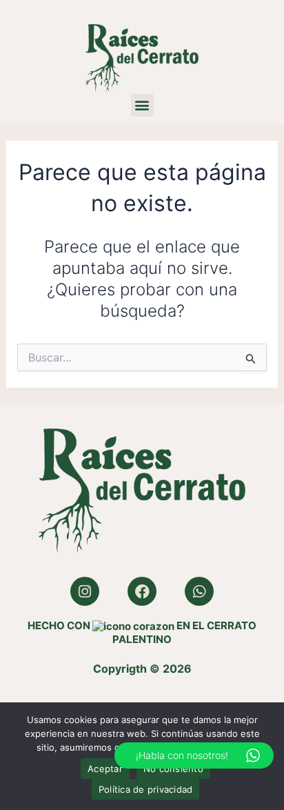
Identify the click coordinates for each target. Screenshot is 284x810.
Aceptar (105, 768)
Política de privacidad (146, 789)
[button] (142, 105)
